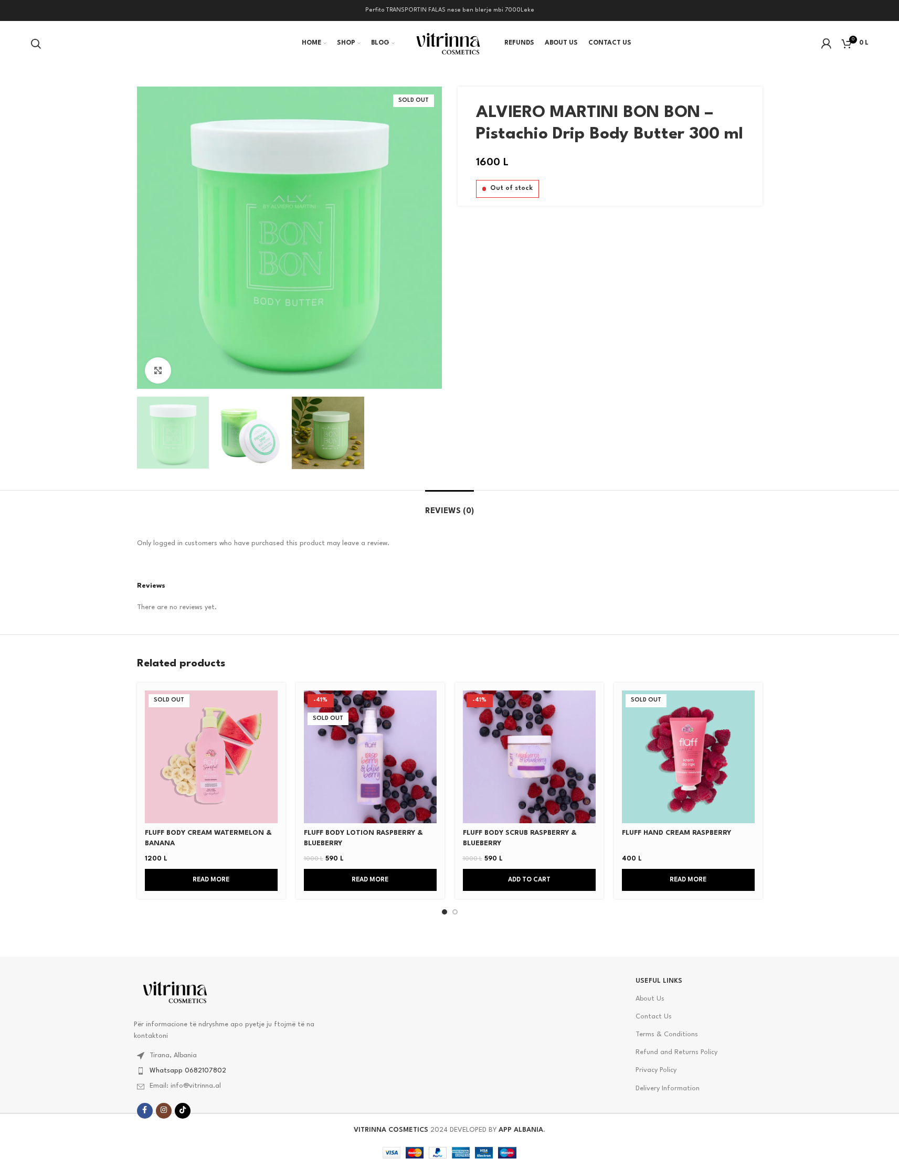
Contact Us (654, 1016)
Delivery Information (668, 1088)
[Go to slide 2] (455, 912)
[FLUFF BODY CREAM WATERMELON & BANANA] (211, 756)
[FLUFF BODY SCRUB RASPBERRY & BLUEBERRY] (529, 756)
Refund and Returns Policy (676, 1052)
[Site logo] (449, 42)
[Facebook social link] (145, 1111)
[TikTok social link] (183, 1111)
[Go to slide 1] (444, 912)
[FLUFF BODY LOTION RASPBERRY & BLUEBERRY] (370, 756)
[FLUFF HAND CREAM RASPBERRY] (688, 756)
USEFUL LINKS (659, 980)
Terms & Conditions (667, 1034)
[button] (529, 880)
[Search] (35, 43)
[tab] (449, 506)
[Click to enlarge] (158, 370)
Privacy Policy (656, 1070)
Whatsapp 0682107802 (188, 1070)
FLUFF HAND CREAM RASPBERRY (676, 833)
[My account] (826, 43)
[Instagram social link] (164, 1111)
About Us (650, 998)
